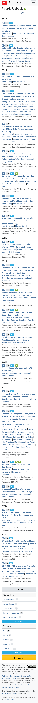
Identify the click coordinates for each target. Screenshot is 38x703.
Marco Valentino (26, 142)
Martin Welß (30, 427)
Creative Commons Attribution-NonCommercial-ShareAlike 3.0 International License (16, 676)
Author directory (29, 13)
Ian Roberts (6, 447)
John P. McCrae (8, 442)
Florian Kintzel (27, 437)
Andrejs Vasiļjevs (18, 447)
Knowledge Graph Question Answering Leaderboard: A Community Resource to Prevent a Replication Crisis (18, 270)
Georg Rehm (6, 424)
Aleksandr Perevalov (9, 275)
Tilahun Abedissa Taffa (10, 159)
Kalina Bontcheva (28, 445)
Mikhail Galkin (7, 469)
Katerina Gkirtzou (17, 432)
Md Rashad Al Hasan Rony (12, 298)
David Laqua (20, 442)
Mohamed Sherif (8, 571)
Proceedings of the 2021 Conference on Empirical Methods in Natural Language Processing (17, 380)
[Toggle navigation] (33, 2)
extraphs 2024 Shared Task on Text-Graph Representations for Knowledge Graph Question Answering (18, 96)
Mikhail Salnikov (24, 102)
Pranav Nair (21, 249)
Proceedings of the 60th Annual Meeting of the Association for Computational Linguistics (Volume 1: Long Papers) (19, 327)
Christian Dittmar (14, 445)
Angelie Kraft (28, 104)
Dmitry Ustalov (11, 112)
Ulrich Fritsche (28, 33)
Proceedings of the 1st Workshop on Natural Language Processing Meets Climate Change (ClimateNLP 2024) (19, 231)
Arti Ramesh (7, 139)
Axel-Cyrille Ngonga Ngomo (19, 61)
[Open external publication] (3, 23)
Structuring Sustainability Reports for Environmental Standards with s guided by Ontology (18, 221)
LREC (5, 635)
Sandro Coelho (21, 571)
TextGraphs (7, 649)
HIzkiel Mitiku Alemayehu (11, 53)
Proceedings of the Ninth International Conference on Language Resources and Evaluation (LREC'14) (17, 556)
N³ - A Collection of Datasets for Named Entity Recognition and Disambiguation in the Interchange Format (19, 543)
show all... (19, 621)
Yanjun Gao (18, 134)
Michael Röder (29, 520)
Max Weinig (17, 33)
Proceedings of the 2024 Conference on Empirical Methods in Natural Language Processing (17, 208)
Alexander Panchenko (23, 114)
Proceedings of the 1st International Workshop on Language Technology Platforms (15, 454)
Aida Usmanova (16, 104)
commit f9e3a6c (11, 699)
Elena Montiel (7, 439)
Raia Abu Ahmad (23, 181)
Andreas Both (29, 278)
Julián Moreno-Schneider (11, 437)
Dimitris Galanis (18, 424)
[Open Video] (16, 173)
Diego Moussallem (9, 523)
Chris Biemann (14, 252)
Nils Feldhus (28, 434)
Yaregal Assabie (8, 162)
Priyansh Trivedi (19, 469)
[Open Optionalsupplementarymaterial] (16, 462)
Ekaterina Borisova (9, 181)
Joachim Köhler (21, 429)
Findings (6, 644)
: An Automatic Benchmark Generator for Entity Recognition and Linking (17, 515)
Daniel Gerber (15, 551)
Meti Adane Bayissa (14, 56)
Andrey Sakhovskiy (9, 102)
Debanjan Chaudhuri (18, 320)
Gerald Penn (13, 142)
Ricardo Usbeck (8, 36)
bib (7, 23)
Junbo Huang (7, 33)
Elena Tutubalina (25, 112)
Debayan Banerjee (20, 107)
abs (11, 23)
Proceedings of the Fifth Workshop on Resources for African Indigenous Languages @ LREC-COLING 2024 (19, 166)
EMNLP (6, 640)
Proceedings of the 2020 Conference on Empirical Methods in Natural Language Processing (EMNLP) (17, 479)
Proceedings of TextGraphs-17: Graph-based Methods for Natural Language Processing (18, 129)
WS (4, 631)
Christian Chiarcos (15, 434)
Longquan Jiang (14, 109)
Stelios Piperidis (19, 427)
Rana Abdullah (27, 109)
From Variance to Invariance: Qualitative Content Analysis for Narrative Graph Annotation (19, 28)
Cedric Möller (7, 107)
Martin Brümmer (9, 576)
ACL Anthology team (9, 693)
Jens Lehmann (8, 300)
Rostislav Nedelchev (9, 373)
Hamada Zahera (20, 58)
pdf (3, 74)
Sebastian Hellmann (16, 574)
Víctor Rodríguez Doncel (22, 439)
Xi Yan (21, 275)
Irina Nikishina (31, 137)
